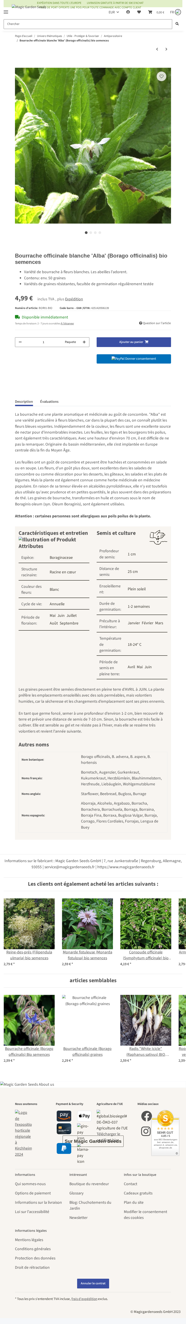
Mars (159, 623)
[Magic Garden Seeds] (29, 11)
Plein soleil (137, 589)
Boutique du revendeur (89, 1184)
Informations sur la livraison (38, 1202)
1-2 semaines (139, 606)
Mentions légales (29, 1240)
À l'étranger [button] (67, 324)
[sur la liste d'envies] (161, 76)
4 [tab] (99, 232)
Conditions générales (33, 1249)
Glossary (76, 1193)
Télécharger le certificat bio (108, 1137)
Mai (53, 615)
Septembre (69, 623)
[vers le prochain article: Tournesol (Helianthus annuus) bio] (166, 49)
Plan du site (134, 1202)
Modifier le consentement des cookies (145, 1214)
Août (54, 623)
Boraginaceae (61, 557)
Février (147, 623)
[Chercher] (177, 24)
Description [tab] (24, 401)
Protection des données (35, 1258)
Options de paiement (33, 1193)
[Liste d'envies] (139, 12)
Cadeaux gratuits (138, 1193)
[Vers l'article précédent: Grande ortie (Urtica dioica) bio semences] (157, 49)
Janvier (134, 623)
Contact (130, 1184)
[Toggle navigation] (6, 10)
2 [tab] (90, 232)
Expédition (74, 299)
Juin (61, 615)
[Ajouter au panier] (18, 64)
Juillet (71, 615)
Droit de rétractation (32, 1267)
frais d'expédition (84, 1298)
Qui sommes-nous (30, 1184)
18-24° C (135, 644)
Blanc (54, 589)
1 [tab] (86, 232)
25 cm (133, 571)
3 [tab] (95, 232)
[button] (128, 12)
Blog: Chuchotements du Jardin (90, 1205)
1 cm (132, 554)
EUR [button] (112, 12)
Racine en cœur (63, 572)
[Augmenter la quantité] (84, 342)
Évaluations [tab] (49, 401)
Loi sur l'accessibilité (32, 1212)
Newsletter (78, 1217)
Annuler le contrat (93, 1283)
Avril (131, 667)
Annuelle (57, 604)
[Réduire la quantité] (20, 342)
